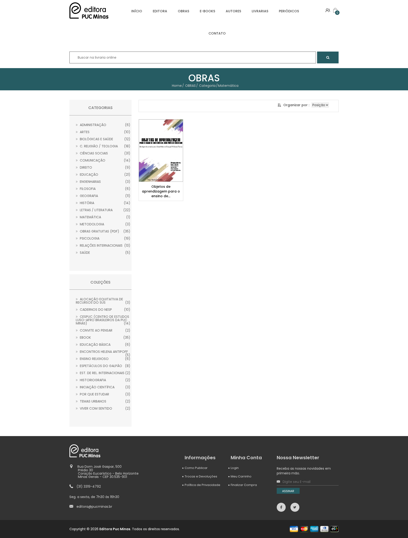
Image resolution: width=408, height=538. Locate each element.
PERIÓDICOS (289, 11)
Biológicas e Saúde (104, 139)
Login (235, 468)
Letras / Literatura (104, 210)
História (104, 203)
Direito (104, 167)
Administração (104, 125)
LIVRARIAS (260, 11)
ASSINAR (288, 491)
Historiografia (104, 380)
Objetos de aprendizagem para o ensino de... (161, 191)
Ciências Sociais (104, 153)
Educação (104, 174)
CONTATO (217, 33)
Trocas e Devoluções (201, 476)
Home (177, 85)
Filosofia (104, 188)
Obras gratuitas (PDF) (104, 231)
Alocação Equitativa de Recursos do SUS (103, 300)
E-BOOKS (207, 11)
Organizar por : (296, 105)
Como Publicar (196, 468)
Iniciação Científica (104, 387)
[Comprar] (161, 150)
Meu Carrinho (241, 476)
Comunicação (104, 160)
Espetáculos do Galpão (104, 365)
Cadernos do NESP (104, 309)
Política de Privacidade (202, 485)
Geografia (104, 195)
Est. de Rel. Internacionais (104, 373)
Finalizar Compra (244, 485)
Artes (104, 132)
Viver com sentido (104, 408)
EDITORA (160, 11)
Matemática (104, 217)
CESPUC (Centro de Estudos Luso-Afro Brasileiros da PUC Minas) (103, 320)
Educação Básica (104, 344)
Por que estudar (104, 394)
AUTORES (233, 11)
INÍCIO (136, 11)
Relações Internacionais (104, 245)
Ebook (104, 337)
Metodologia (104, 224)
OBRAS (183, 11)
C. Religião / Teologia (104, 146)
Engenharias (104, 181)
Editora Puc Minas (114, 529)
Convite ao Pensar (104, 330)
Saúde (104, 252)
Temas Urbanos (104, 401)
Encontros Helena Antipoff (104, 351)
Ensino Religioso (104, 358)
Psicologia (104, 238)
